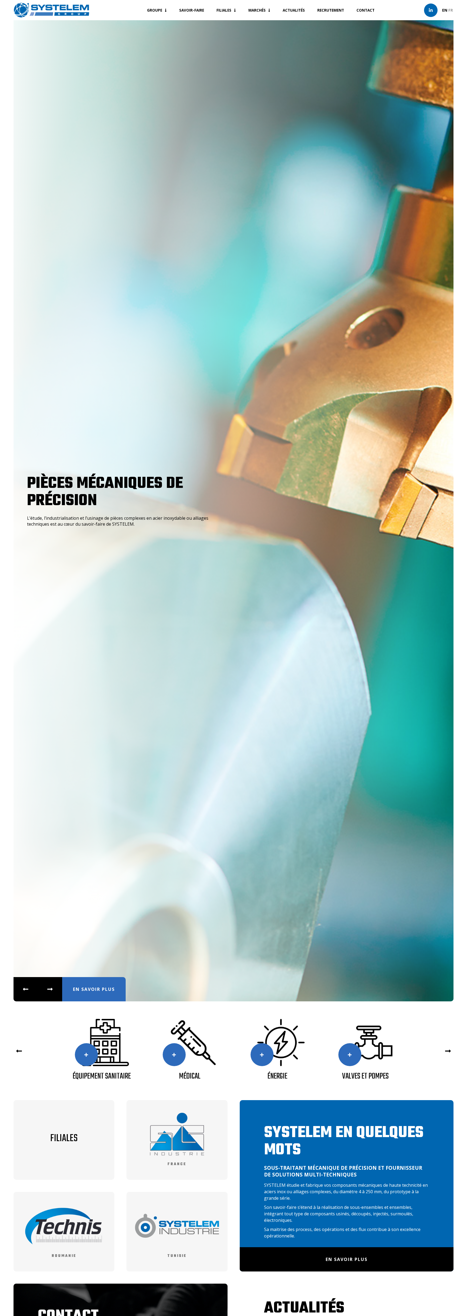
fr (450, 10)
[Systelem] (51, 10)
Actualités (294, 10)
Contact (365, 10)
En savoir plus (94, 989)
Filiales (223, 10)
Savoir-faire (191, 10)
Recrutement (330, 10)
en (444, 10)
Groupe (154, 10)
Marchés (257, 10)
